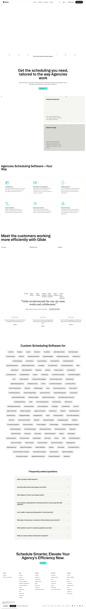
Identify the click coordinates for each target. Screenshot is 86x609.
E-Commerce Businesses (55, 383)
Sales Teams (48, 438)
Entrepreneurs (76, 356)
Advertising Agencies (68, 361)
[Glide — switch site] (7, 2)
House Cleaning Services (42, 401)
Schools (56, 438)
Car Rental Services (11, 374)
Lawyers (28, 351)
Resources (46, 2)
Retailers (61, 433)
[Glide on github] (82, 605)
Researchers (73, 429)
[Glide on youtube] (72, 605)
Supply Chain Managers (26, 447)
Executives (27, 388)
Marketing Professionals (63, 356)
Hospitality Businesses (19, 401)
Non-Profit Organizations (73, 415)
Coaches (35, 374)
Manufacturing (38, 581)
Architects (10, 351)
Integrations (69, 589)
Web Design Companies (22, 456)
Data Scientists (69, 379)
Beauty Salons (14, 370)
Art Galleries (41, 365)
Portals (20, 587)
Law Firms (76, 406)
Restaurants (28, 433)
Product (34, 2)
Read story (5, 275)
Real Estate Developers (45, 429)
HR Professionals (56, 401)
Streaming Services (11, 447)
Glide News (53, 587)
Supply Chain (37, 579)
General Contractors (45, 392)
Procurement (21, 579)
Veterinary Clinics (54, 451)
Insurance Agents (10, 356)
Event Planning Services (15, 388)
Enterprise (37, 577)
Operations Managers (48, 420)
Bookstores (38, 370)
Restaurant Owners (16, 433)
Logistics (21, 577)
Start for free (79, 2)
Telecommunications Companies (21, 451)
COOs (14, 379)
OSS (55, 605)
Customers (40, 2)
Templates (53, 575)
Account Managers (42, 361)
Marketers (63, 410)
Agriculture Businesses (12, 365)
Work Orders (21, 593)
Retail (36, 583)
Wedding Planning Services (38, 456)
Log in (64, 2)
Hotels (30, 401)
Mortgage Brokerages (24, 415)
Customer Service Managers (39, 379)
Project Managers (54, 424)
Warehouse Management (24, 583)
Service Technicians (42, 442)
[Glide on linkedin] (79, 605)
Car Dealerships (71, 370)
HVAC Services (68, 401)
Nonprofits (11, 420)
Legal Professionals (11, 410)
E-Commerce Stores (70, 383)
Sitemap (59, 605)
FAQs (68, 587)
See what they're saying (54, 309)
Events (52, 585)
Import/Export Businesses (14, 406)
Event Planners (29, 361)
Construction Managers (74, 374)
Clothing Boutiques (24, 374)
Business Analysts (58, 370)
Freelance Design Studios (30, 392)
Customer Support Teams (56, 379)
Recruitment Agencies (60, 429)
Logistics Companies (25, 410)
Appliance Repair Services (28, 365)
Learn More (8, 603)
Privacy (52, 605)
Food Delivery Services (14, 392)
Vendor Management (23, 581)
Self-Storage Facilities (74, 438)
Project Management (23, 585)
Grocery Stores (73, 392)
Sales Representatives (59, 351)
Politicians (74, 420)
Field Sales (21, 595)
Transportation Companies (39, 451)
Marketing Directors (74, 410)
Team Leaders (61, 447)
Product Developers (28, 424)
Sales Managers (37, 438)
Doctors (43, 383)
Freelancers (37, 351)
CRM (20, 591)
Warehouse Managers (67, 451)
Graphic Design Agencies (60, 392)
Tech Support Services (73, 447)
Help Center (53, 581)
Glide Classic (69, 593)
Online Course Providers (24, 420)
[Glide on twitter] (77, 605)
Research (69, 581)
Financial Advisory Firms (59, 388)
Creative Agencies (23, 379)
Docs (52, 579)
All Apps (21, 597)
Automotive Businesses (67, 365)
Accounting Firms (55, 361)
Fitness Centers (73, 388)
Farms (47, 388)
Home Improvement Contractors (66, 397)
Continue (13, 605)
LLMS (63, 605)
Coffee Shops (44, 374)
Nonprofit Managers (48, 356)
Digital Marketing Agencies (17, 383)
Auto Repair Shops (52, 365)
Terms (48, 605)
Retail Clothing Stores (50, 433)
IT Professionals (66, 406)
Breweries (47, 370)
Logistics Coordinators (39, 410)
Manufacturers (53, 410)
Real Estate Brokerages (30, 429)
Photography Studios (63, 420)
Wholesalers (67, 456)
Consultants (47, 351)
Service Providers (29, 442)
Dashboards (21, 589)
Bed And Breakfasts (27, 370)
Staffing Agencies (70, 442)
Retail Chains (38, 433)
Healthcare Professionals (48, 397)
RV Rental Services (24, 438)
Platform (5, 575)
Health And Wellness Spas (18, 397)
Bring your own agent (7, 577)
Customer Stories (54, 577)
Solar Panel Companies (56, 442)
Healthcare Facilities (33, 397)
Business (37, 575)
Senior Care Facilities (16, 442)
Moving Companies (58, 415)
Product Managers (41, 424)
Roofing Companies (11, 438)
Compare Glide (70, 585)
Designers (19, 351)
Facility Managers (38, 388)
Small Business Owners (33, 356)
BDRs (78, 365)
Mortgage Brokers (38, 415)
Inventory (21, 575)
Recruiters (21, 356)
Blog (68, 579)
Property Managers (17, 361)
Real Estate (37, 585)
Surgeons (51, 447)
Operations (36, 420)
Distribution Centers (32, 383)
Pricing (51, 2)
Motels (48, 415)
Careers (68, 577)
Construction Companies (58, 374)
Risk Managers (71, 433)
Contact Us (67, 605)
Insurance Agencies (29, 406)
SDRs (64, 438)
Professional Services (39, 589)
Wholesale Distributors (54, 456)
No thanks (6, 605)
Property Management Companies (70, 424)
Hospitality (37, 587)
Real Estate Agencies (15, 429)
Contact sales (71, 2)
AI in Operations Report (56, 589)
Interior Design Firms (43, 406)
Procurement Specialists (13, 424)
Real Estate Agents (73, 351)
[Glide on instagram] (74, 605)
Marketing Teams (11, 415)
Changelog (69, 591)
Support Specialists (40, 447)
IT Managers (55, 406)
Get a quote (10, 37)
